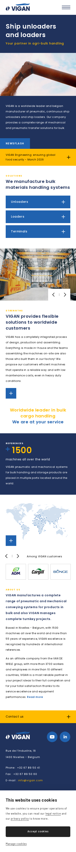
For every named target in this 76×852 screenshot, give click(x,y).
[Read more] (11, 393)
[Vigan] (18, 7)
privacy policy (20, 818)
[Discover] (38, 202)
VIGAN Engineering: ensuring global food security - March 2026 (30, 157)
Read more (35, 697)
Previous (53, 295)
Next (64, 295)
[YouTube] (52, 737)
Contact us (15, 716)
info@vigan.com (30, 780)
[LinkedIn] (65, 737)
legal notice (53, 813)
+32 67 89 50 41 (28, 767)
